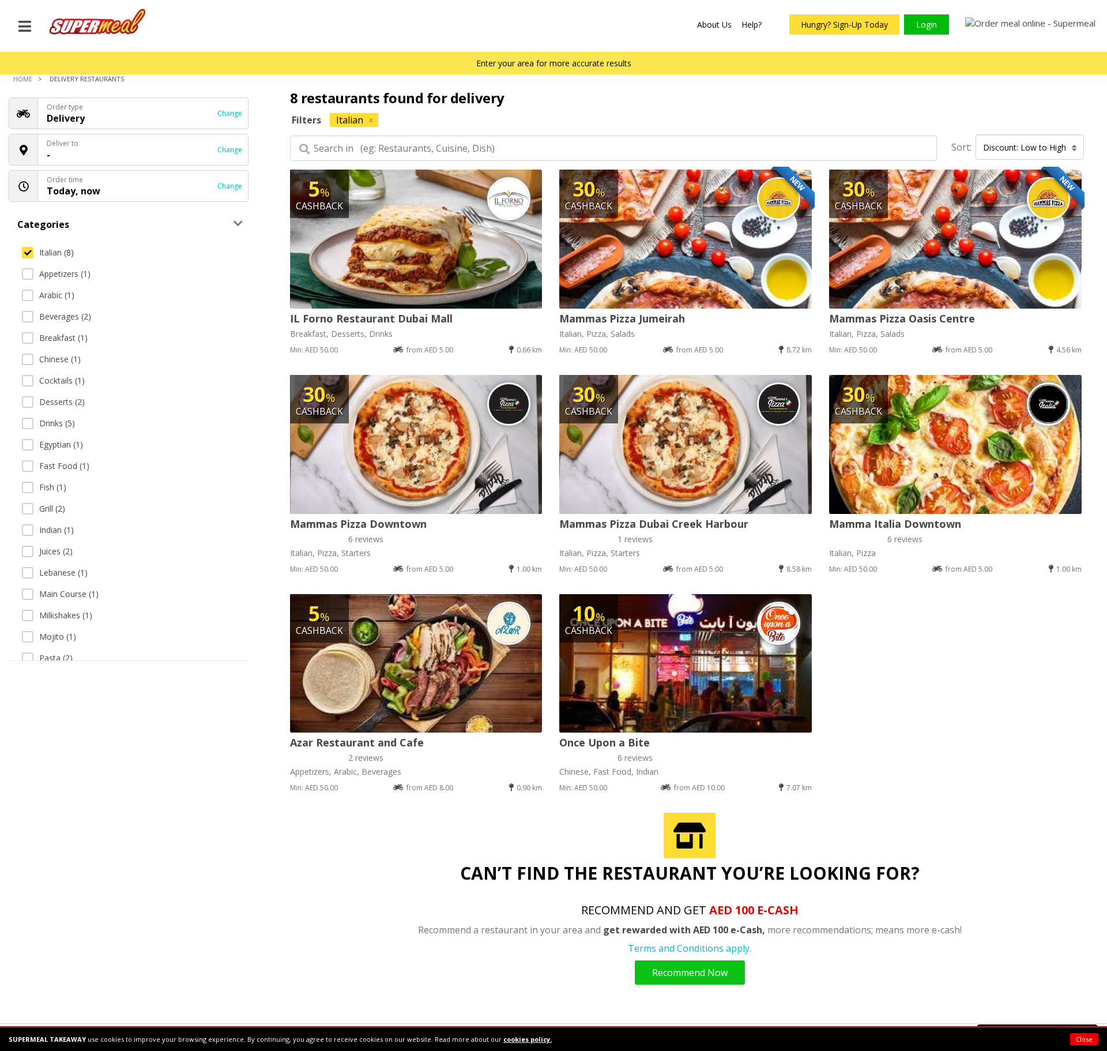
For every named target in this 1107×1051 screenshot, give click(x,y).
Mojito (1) (57, 636)
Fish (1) (52, 487)
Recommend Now (690, 972)
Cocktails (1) (62, 380)
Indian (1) (56, 529)
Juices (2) (56, 551)
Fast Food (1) (64, 465)
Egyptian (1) (61, 444)
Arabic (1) (56, 295)
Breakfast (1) (63, 337)
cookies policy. (527, 1039)
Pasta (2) (56, 657)
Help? (751, 24)
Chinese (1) (60, 359)
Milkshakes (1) (65, 615)
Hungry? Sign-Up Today (844, 24)
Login (926, 24)
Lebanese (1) (63, 572)
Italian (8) (56, 252)
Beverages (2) (65, 316)
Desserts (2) (62, 401)
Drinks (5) (57, 423)
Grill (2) (52, 508)
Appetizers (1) (65, 273)
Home (22, 78)
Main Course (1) (69, 593)
